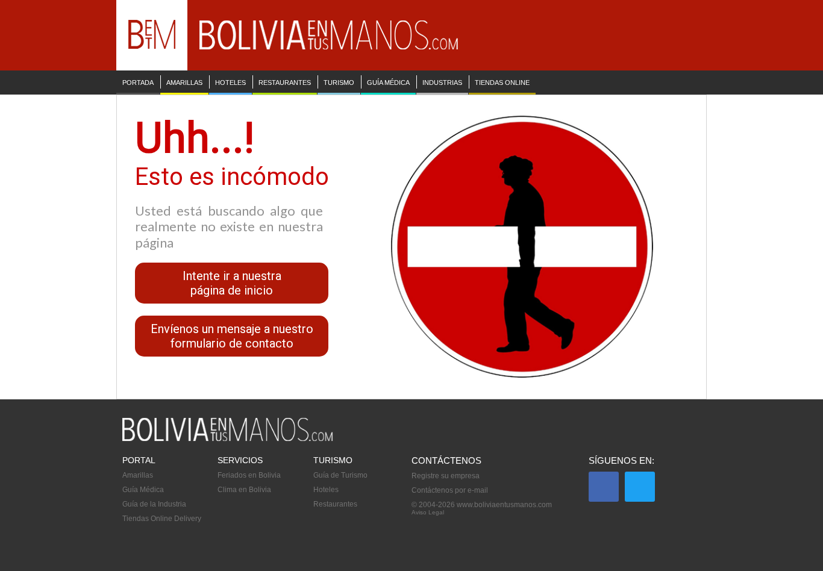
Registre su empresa (445, 476)
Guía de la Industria (154, 504)
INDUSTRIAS (442, 83)
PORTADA (138, 83)
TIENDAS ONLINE (502, 83)
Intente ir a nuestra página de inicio (232, 283)
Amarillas (137, 475)
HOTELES (230, 83)
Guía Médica (143, 489)
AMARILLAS (184, 83)
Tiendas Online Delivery (161, 518)
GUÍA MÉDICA (388, 83)
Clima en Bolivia (244, 489)
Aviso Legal (427, 512)
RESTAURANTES (284, 83)
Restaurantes (335, 504)
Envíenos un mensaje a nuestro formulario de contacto (232, 336)
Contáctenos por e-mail (449, 490)
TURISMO (339, 83)
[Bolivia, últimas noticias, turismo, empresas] (227, 439)
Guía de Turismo (340, 475)
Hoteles (326, 489)
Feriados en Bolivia (249, 475)
